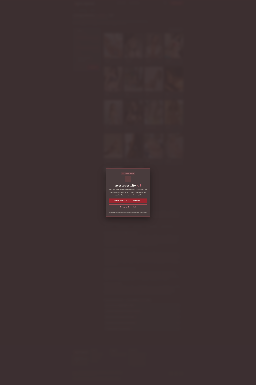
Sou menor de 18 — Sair (128, 207)
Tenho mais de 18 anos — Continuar (128, 201)
